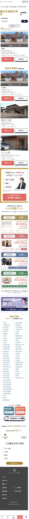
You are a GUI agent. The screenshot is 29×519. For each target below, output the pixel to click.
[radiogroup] (14, 453)
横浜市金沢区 (6, 375)
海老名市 (18, 355)
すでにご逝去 (7, 448)
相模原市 (18, 358)
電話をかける (8, 59)
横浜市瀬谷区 (6, 362)
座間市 (17, 333)
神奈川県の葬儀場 (13, 6)
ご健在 (6, 458)
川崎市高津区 (19, 327)
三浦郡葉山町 (6, 325)
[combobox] (10, 21)
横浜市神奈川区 (7, 366)
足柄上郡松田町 (7, 384)
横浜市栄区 (6, 353)
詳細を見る (21, 59)
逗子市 (5, 395)
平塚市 (17, 331)
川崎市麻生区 (19, 329)
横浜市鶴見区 (19, 351)
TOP (2, 6)
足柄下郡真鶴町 (7, 391)
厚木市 (5, 335)
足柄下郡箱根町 (7, 393)
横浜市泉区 (6, 355)
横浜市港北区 (6, 358)
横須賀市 (18, 353)
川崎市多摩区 (6, 346)
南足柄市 (5, 333)
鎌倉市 (5, 397)
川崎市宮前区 (6, 349)
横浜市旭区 (6, 351)
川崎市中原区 (6, 344)
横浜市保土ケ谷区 (20, 344)
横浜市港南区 (6, 360)
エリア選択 (6, 6)
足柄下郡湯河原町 (7, 389)
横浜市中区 (18, 342)
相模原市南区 (19, 364)
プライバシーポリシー (14, 502)
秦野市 (17, 369)
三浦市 (5, 322)
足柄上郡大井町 (7, 380)
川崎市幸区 (18, 325)
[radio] (3, 448)
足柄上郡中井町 (19, 377)
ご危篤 (6, 452)
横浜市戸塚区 (19, 349)
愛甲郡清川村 (19, 338)
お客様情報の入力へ (14, 463)
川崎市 (5, 342)
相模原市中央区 (19, 362)
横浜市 (17, 340)
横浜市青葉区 (6, 377)
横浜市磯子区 (6, 364)
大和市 (5, 338)
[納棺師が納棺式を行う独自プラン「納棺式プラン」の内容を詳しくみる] (14, 304)
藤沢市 (17, 375)
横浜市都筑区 (6, 373)
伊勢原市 (5, 331)
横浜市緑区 (6, 369)
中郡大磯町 (6, 329)
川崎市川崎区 (19, 322)
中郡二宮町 (6, 327)
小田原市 (5, 340)
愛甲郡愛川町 (19, 335)
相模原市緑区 (19, 366)
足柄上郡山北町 (7, 382)
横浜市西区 (6, 371)
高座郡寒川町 (6, 400)
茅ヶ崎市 (18, 373)
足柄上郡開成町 (7, 386)
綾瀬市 (17, 371)
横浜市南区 (18, 346)
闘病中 (6, 455)
